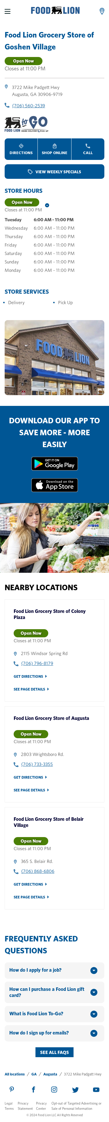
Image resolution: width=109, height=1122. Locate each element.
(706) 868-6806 (37, 871)
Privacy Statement (25, 1106)
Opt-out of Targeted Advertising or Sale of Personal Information (76, 1106)
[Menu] (7, 11)
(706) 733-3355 (37, 764)
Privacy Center (41, 1106)
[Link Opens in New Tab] (54, 469)
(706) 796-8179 (37, 663)
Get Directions (28, 676)
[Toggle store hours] (45, 205)
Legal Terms (9, 1106)
